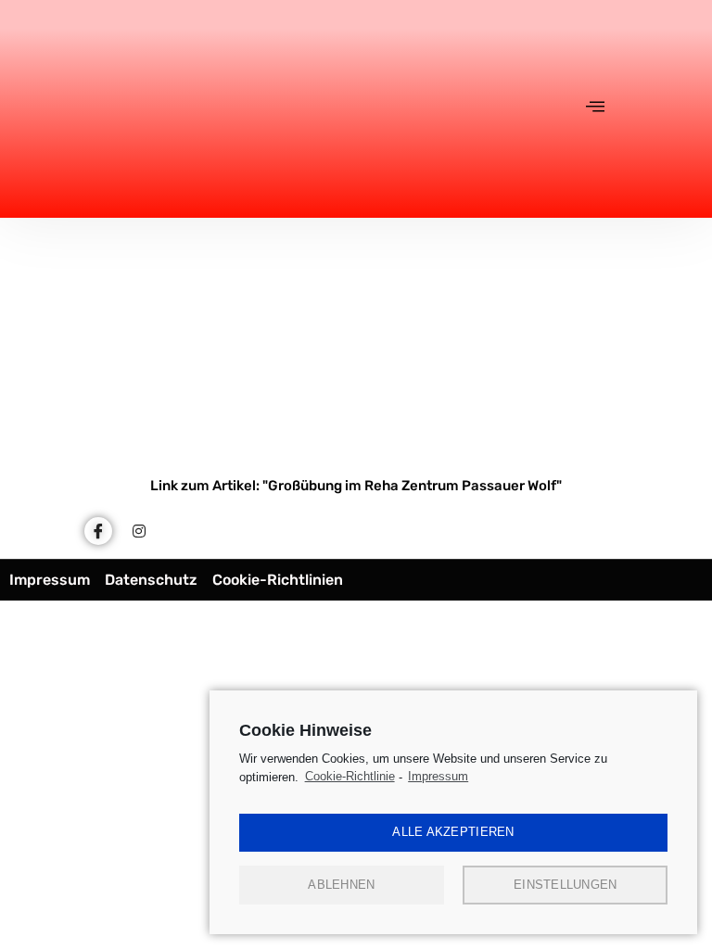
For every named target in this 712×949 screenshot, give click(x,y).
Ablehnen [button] (341, 885)
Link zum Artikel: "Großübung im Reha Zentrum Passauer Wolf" (356, 485)
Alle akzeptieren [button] (453, 832)
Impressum (438, 776)
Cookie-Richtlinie (350, 776)
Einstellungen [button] (565, 885)
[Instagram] (139, 531)
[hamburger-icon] (596, 108)
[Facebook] (98, 531)
